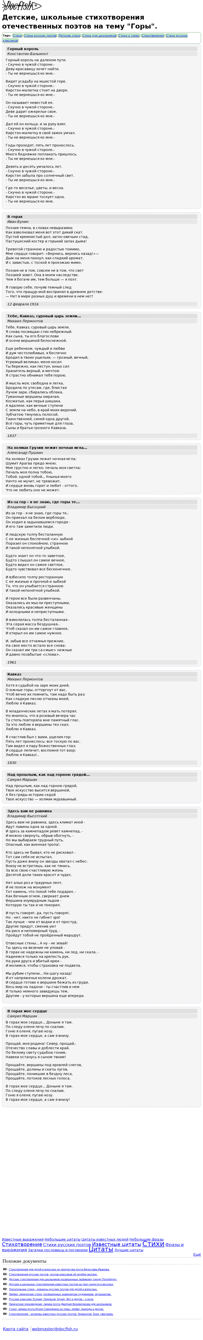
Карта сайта (15, 1329)
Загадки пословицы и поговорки (58, 1250)
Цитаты (101, 1249)
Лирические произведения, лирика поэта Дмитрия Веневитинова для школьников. (60, 1304)
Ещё (197, 1254)
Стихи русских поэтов (40, 35)
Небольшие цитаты (62, 1239)
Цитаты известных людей (104, 1239)
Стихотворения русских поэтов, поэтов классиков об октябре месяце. (53, 1274)
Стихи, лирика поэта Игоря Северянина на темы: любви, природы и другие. (56, 1309)
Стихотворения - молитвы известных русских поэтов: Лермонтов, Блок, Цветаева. (61, 1313)
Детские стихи (69, 35)
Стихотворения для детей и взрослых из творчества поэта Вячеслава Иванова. (59, 1269)
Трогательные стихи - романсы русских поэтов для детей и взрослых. (53, 1289)
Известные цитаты (116, 1244)
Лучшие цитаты (128, 1250)
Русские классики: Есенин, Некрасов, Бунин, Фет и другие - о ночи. (51, 1299)
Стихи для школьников (99, 35)
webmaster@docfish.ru (55, 1329)
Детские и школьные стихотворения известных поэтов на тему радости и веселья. (61, 1284)
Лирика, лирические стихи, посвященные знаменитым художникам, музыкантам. (60, 1294)
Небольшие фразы (146, 1239)
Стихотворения (153, 35)
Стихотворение (22, 1244)
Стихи (17, 35)
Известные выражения (23, 1239)
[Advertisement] (101, 1177)
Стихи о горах (129, 35)
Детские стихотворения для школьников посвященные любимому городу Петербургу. (63, 1279)
